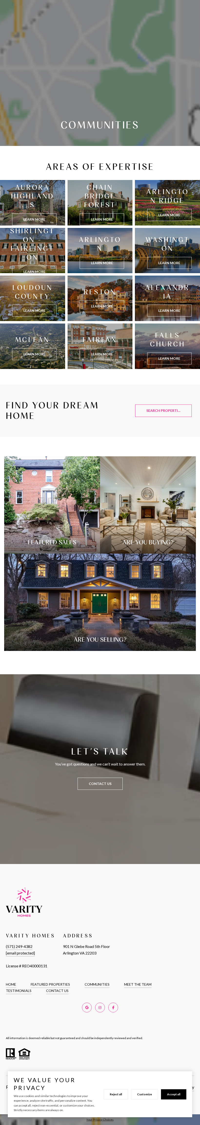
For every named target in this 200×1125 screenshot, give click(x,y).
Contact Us (57, 991)
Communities (97, 984)
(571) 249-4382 (19, 946)
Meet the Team (137, 984)
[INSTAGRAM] (100, 1007)
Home (11, 984)
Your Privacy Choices (100, 1119)
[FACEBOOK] (113, 1007)
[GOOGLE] (87, 1007)
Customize (144, 1094)
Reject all (116, 1094)
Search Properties (164, 410)
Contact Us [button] (100, 784)
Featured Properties (50, 984)
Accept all (173, 1094)
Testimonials (18, 991)
